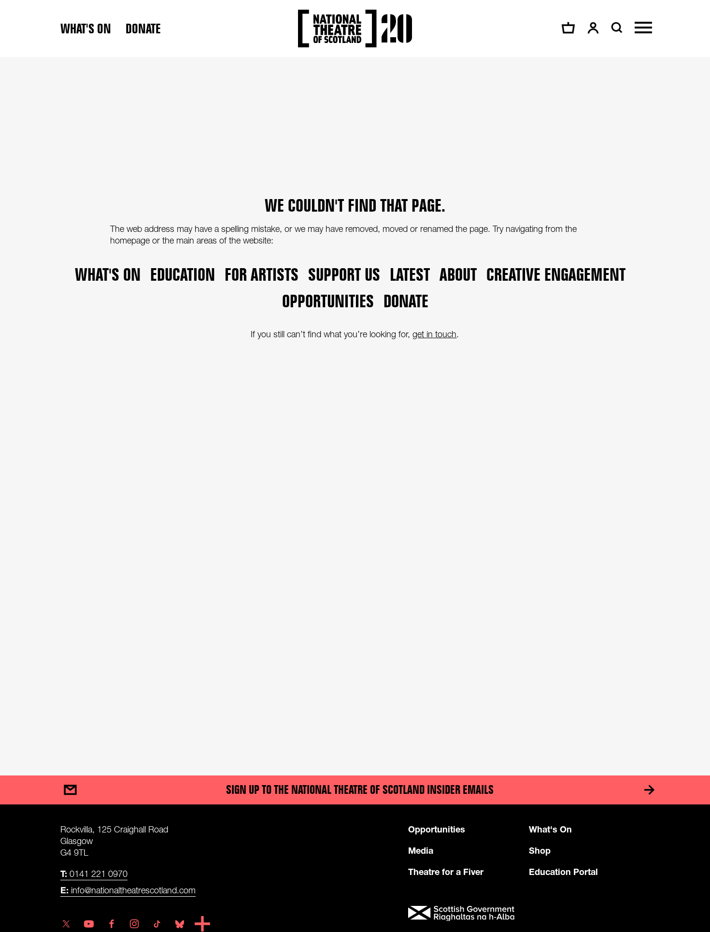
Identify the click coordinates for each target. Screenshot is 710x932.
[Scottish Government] (529, 913)
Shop (540, 850)
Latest (410, 274)
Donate (143, 28)
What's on (85, 28)
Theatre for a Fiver (445, 871)
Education (182, 274)
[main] (355, 406)
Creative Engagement (555, 274)
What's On (550, 829)
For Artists (261, 274)
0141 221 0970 (94, 873)
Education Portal (563, 871)
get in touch (434, 334)
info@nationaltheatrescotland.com (128, 890)
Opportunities (328, 300)
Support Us (344, 274)
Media (420, 850)
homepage (130, 240)
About (458, 274)
